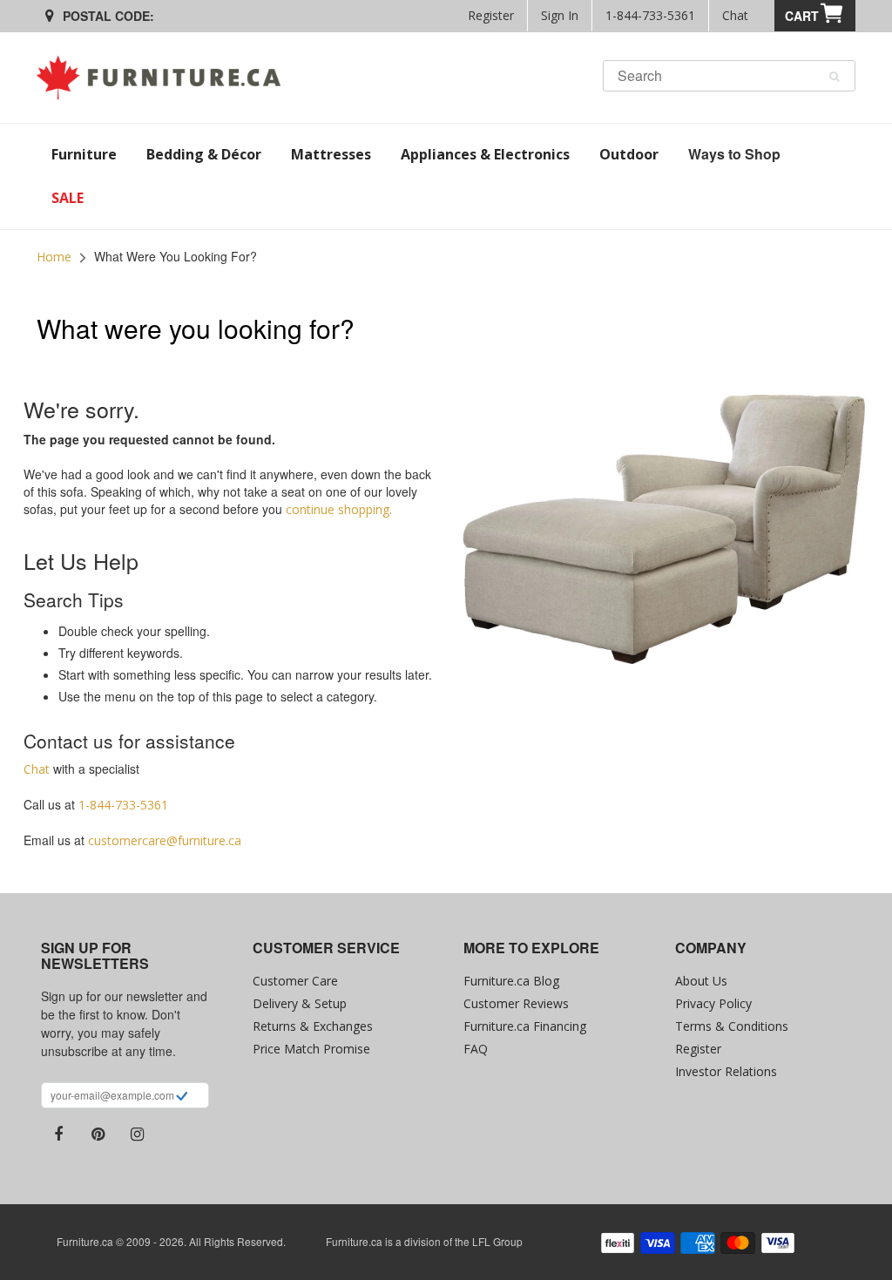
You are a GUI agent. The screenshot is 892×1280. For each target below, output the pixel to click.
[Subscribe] (181, 1098)
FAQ (475, 1048)
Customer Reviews (516, 1003)
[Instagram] (136, 1134)
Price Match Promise (311, 1048)
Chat (735, 15)
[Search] (834, 77)
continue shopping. (339, 509)
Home (54, 256)
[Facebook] (58, 1134)
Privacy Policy (713, 1003)
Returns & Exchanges (313, 1026)
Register (491, 15)
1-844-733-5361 (650, 15)
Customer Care (295, 980)
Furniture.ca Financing (524, 1026)
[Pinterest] (97, 1134)
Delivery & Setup (300, 1003)
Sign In (559, 15)
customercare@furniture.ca (164, 840)
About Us (701, 980)
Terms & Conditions (731, 1026)
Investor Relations (726, 1071)
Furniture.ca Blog (511, 980)
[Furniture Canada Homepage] (165, 77)
